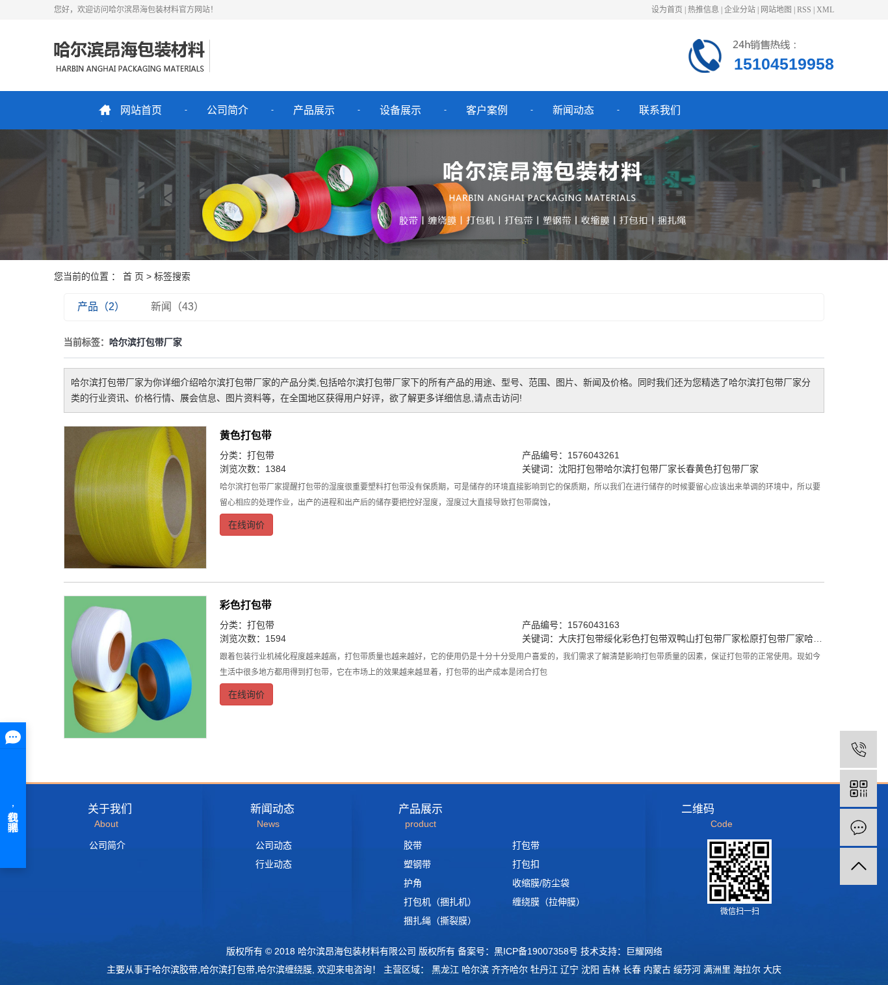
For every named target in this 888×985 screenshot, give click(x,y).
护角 (413, 883)
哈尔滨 (475, 969)
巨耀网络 (644, 951)
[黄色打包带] (135, 497)
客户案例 (487, 110)
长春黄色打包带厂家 (718, 469)
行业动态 (273, 864)
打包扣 (526, 864)
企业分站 (739, 9)
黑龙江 (445, 969)
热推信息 (703, 9)
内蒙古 (657, 969)
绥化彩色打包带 (636, 638)
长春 (632, 969)
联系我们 (660, 110)
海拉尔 (747, 969)
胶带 (413, 845)
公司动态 (273, 845)
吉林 (611, 969)
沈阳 (590, 969)
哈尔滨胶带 (175, 969)
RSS (804, 9)
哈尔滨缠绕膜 (284, 969)
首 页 (133, 276)
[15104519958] (858, 749)
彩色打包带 (246, 605)
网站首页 (141, 110)
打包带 (260, 455)
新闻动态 (573, 110)
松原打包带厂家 (772, 638)
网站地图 (776, 9)
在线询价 (246, 524)
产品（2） (101, 306)
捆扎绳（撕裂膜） (440, 920)
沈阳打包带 (581, 469)
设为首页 (667, 9)
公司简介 (227, 110)
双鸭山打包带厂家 (704, 638)
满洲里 (717, 969)
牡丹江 (544, 969)
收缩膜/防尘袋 (540, 883)
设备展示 (400, 110)
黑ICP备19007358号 (536, 951)
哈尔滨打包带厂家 (640, 469)
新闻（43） (177, 306)
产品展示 (314, 110)
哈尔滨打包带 (227, 969)
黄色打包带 (246, 435)
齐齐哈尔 (509, 969)
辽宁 (569, 969)
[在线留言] (858, 827)
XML (825, 9)
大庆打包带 (581, 638)
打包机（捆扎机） (440, 902)
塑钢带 (417, 864)
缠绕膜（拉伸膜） (548, 902)
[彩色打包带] (135, 667)
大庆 (772, 969)
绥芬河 (687, 969)
